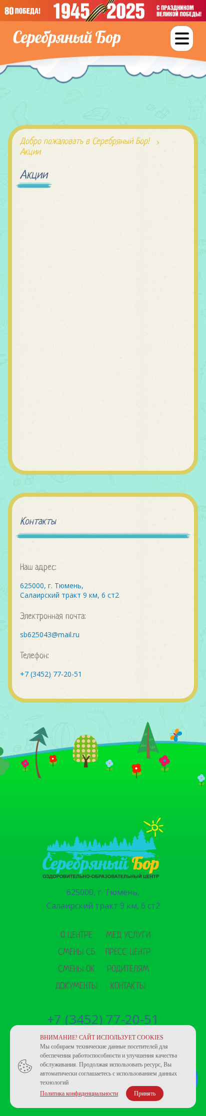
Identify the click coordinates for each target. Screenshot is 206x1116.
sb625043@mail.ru (50, 634)
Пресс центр (128, 952)
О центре (76, 935)
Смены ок (76, 969)
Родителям (128, 969)
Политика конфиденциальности (79, 1093)
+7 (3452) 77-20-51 (51, 674)
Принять (145, 1093)
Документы (77, 986)
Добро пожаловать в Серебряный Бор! (84, 141)
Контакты (128, 986)
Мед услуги (128, 935)
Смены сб (76, 952)
